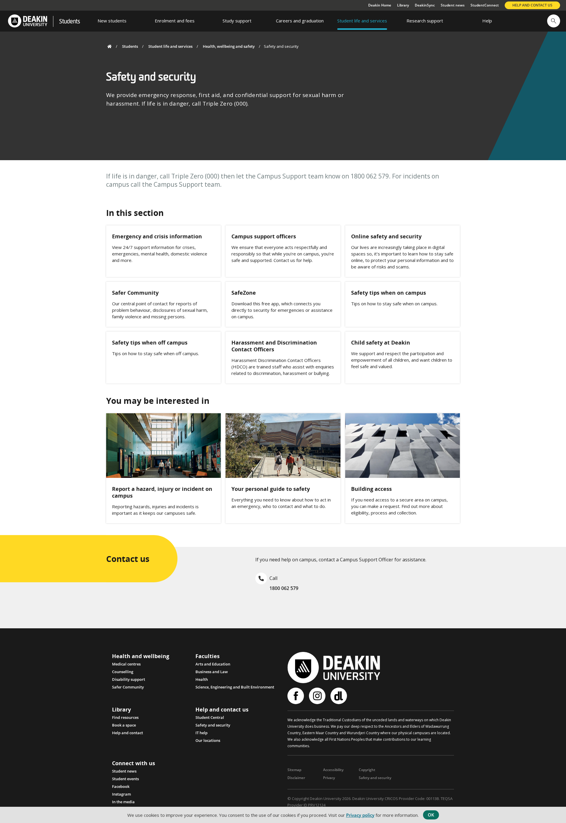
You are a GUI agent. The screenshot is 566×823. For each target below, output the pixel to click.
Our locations (207, 740)
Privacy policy (360, 815)
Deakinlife (339, 696)
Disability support (128, 679)
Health (201, 679)
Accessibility (333, 769)
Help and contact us (532, 5)
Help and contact (127, 732)
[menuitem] (112, 21)
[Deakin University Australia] (27, 21)
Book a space (124, 725)
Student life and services (170, 46)
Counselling (122, 671)
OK (431, 815)
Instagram (121, 794)
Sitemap (294, 769)
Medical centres (126, 664)
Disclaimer (296, 777)
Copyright (367, 769)
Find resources (125, 717)
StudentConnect (484, 5)
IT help (201, 732)
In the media (123, 801)
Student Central (209, 717)
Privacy (329, 777)
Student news (453, 5)
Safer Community (128, 687)
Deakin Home (379, 5)
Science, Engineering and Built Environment (234, 687)
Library (403, 5)
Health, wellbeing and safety (229, 46)
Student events (125, 778)
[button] (553, 20)
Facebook (120, 786)
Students (69, 22)
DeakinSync (425, 5)
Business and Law (211, 671)
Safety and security (212, 725)
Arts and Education (212, 664)
